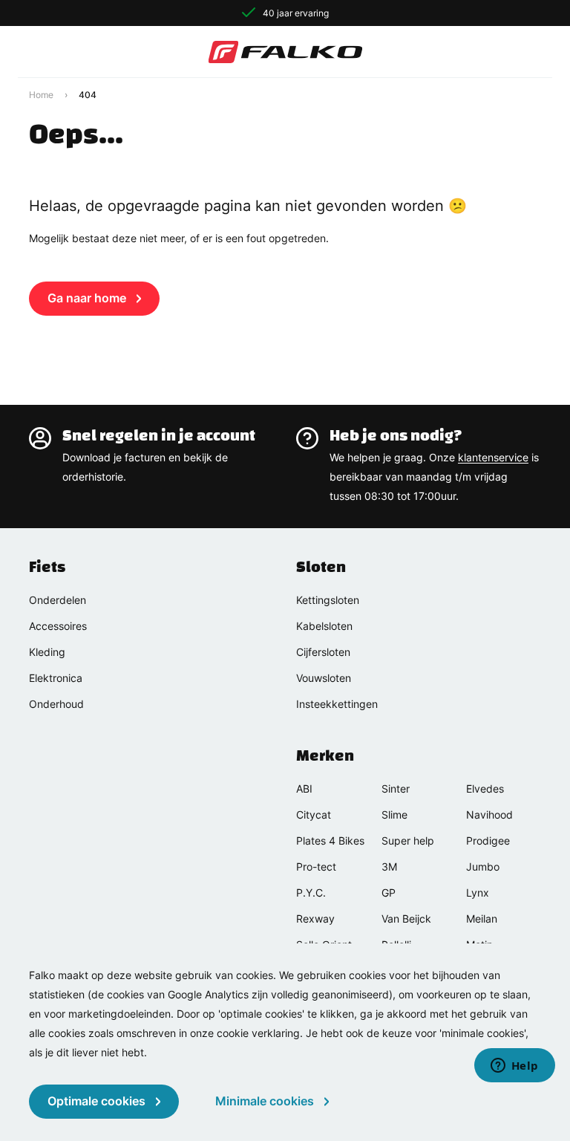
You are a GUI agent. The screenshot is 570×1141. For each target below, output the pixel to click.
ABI (304, 788)
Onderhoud (56, 704)
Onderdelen (57, 600)
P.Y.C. (311, 892)
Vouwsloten (323, 678)
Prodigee (488, 840)
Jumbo (482, 866)
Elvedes (485, 788)
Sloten (321, 567)
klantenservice (493, 457)
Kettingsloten (327, 600)
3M (389, 866)
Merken (325, 755)
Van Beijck (406, 918)
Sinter (395, 788)
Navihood (489, 814)
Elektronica (55, 678)
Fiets (47, 567)
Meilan (481, 918)
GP (388, 892)
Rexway (315, 918)
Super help (407, 840)
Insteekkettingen (337, 704)
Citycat (313, 814)
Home (41, 94)
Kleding (47, 652)
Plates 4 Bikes (330, 840)
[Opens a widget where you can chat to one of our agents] (514, 1066)
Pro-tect (316, 866)
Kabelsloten (324, 626)
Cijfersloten (323, 652)
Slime (394, 814)
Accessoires (58, 626)
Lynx (477, 892)
